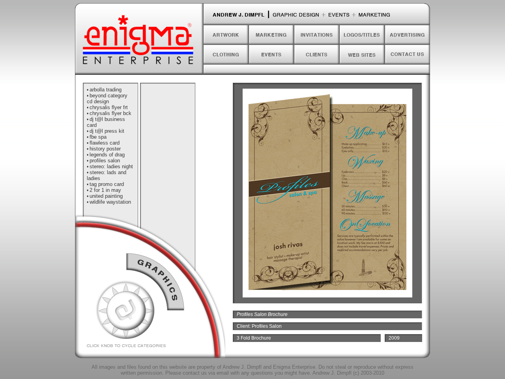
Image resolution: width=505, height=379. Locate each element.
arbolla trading (106, 90)
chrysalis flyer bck (110, 113)
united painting (106, 196)
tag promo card (107, 184)
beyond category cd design (107, 98)
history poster (105, 149)
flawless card (105, 143)
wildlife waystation (110, 202)
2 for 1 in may (105, 190)
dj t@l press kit (107, 131)
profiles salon (105, 160)
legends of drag (107, 155)
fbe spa (98, 137)
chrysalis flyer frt (109, 107)
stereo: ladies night (111, 166)
